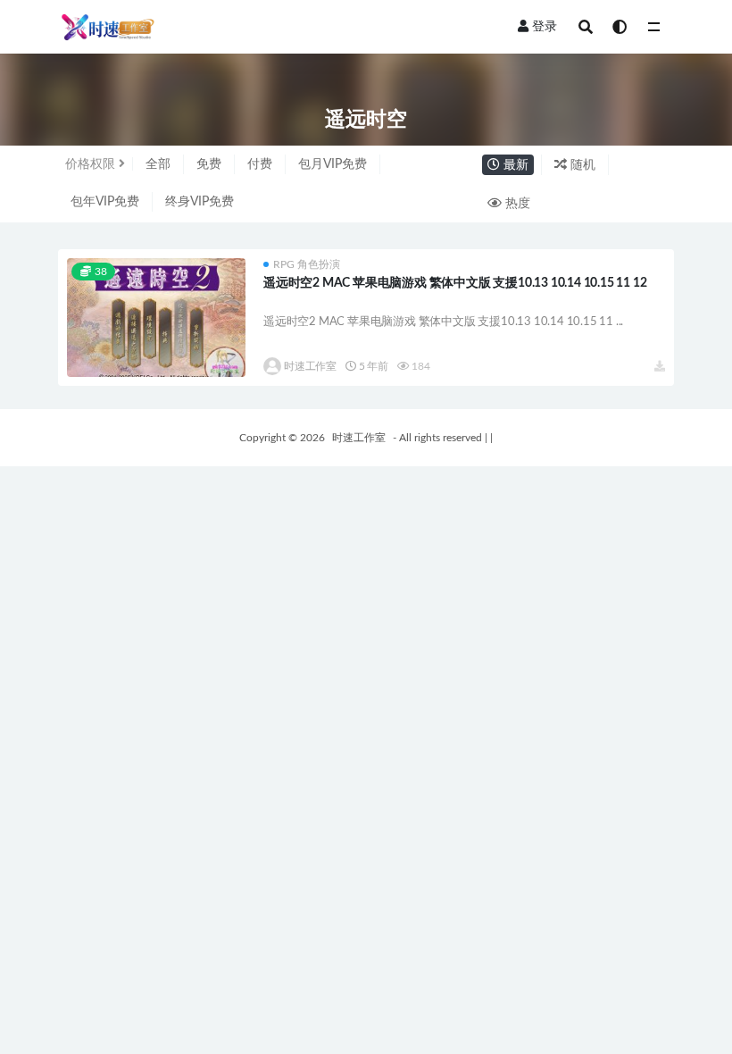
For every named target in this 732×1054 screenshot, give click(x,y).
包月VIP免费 (332, 164)
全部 (158, 164)
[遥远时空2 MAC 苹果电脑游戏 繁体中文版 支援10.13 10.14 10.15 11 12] (156, 317)
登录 (544, 27)
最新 (514, 165)
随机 (581, 165)
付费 (259, 164)
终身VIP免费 (199, 202)
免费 (208, 164)
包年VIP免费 (105, 202)
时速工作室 (310, 366)
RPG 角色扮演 (306, 264)
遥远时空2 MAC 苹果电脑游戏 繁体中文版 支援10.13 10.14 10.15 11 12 (454, 283)
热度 (516, 203)
